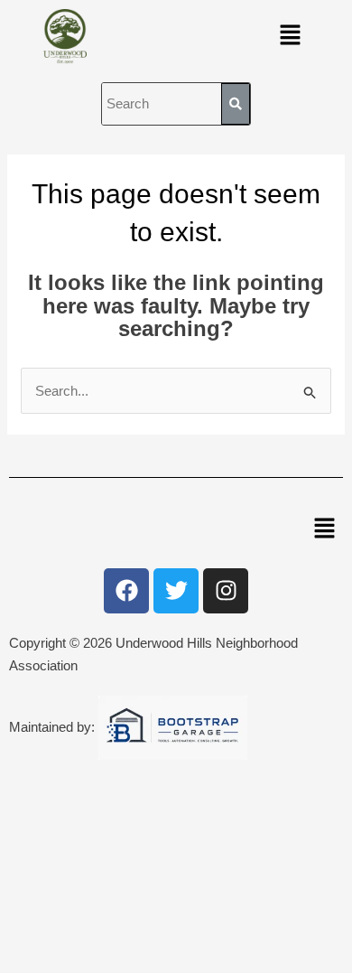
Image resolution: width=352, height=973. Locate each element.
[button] (291, 36)
